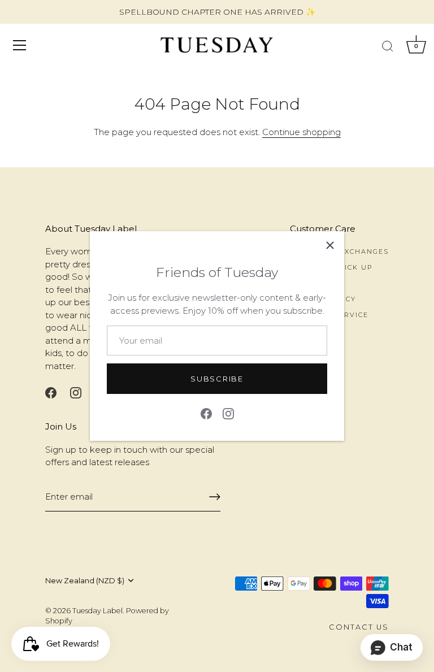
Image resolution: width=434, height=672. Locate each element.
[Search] (387, 46)
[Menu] (19, 45)
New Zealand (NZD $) (84, 580)
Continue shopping (301, 132)
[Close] (330, 245)
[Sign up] (214, 496)
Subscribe (216, 378)
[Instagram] (228, 412)
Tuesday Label (97, 610)
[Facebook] (206, 412)
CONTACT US (359, 627)
